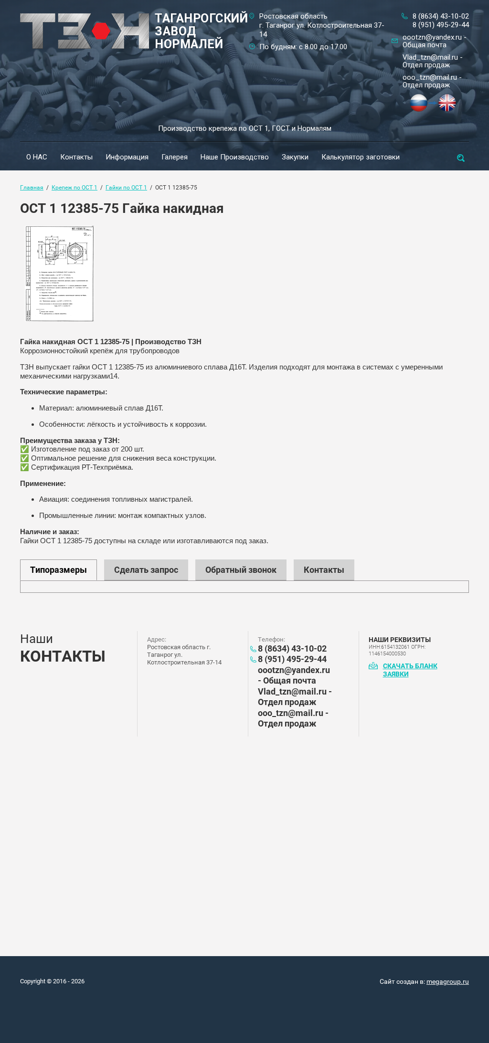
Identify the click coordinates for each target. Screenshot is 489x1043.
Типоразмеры (58, 570)
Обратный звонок (240, 570)
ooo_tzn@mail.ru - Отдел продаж (432, 81)
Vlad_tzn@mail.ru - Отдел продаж (433, 61)
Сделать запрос (146, 570)
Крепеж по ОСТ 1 (74, 187)
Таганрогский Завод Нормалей (201, 31)
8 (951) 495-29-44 (441, 25)
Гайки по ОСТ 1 (126, 187)
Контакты (324, 570)
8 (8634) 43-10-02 (441, 16)
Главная (31, 187)
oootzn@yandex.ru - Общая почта (435, 41)
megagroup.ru (447, 981)
